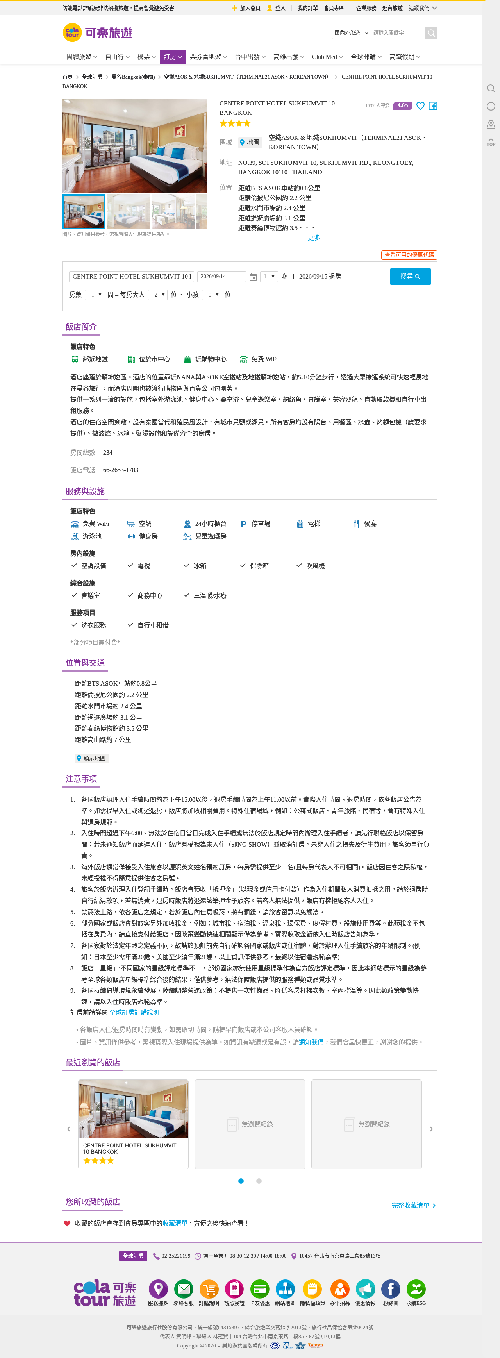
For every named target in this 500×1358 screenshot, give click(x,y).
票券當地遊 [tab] (205, 57)
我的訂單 (308, 8)
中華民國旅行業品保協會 (288, 1346)
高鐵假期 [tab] (401, 57)
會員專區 (334, 8)
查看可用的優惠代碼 (409, 255)
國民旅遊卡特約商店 (315, 1346)
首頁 (67, 77)
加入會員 (250, 8)
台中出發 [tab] (247, 57)
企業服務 (366, 8)
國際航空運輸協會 (300, 1346)
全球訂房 (92, 77)
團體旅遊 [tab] (78, 57)
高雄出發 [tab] (285, 57)
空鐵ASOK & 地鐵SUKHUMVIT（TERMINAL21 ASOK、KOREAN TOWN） (247, 77)
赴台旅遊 (392, 8)
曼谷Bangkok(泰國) (133, 77)
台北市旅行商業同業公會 (275, 1346)
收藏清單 (175, 1223)
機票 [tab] (144, 57)
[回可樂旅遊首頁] (97, 32)
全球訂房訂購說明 (134, 1012)
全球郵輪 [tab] (363, 57)
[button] (72, 145)
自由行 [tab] (114, 57)
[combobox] (351, 33)
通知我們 (311, 1042)
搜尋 (406, 276)
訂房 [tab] (170, 57)
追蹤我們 (419, 8)
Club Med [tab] (324, 57)
